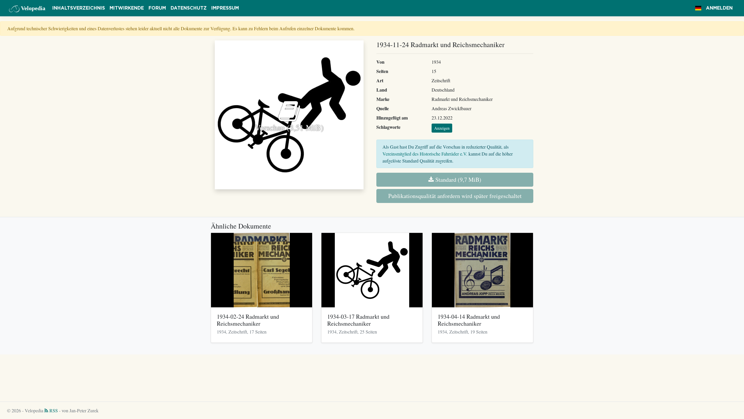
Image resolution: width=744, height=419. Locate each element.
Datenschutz (189, 8)
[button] (698, 8)
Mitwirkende (127, 8)
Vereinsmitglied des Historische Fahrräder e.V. (424, 154)
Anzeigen (442, 128)
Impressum (225, 8)
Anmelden (719, 8)
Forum (157, 8)
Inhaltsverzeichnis (78, 8)
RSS (53, 410)
